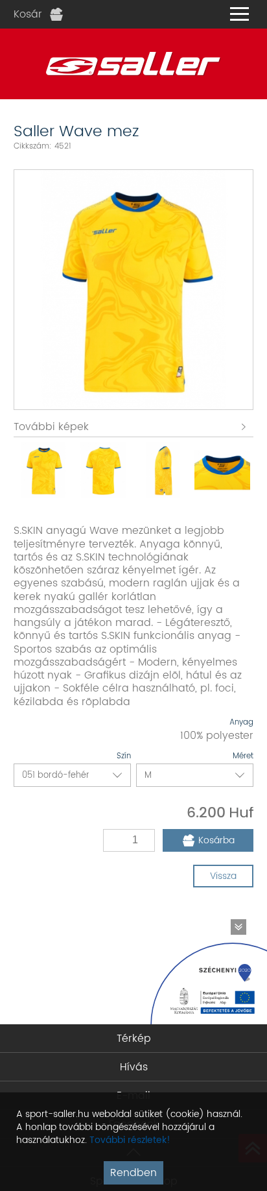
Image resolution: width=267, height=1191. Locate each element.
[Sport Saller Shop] (133, 64)
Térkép (134, 1038)
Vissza (223, 876)
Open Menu (239, 14)
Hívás (134, 1067)
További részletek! (129, 1140)
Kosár (28, 14)
